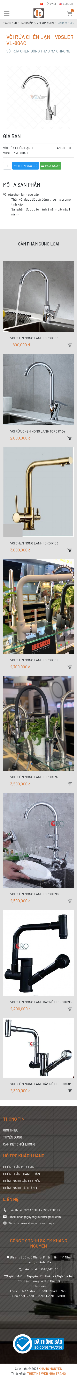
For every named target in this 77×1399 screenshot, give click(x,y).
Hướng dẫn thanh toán (21, 1174)
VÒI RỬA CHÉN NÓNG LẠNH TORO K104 (37, 431)
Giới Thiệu (10, 1130)
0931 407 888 (31, 1210)
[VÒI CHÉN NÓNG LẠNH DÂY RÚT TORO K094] (38, 1048)
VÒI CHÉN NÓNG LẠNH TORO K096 (34, 894)
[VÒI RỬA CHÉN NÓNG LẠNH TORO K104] (38, 389)
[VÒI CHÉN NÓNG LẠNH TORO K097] (38, 723)
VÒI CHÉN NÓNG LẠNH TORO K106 (34, 338)
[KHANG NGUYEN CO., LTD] (38, 13)
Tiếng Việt (50, 3)
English (68, 3)
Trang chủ (10, 23)
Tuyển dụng (12, 1137)
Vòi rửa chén (45, 23)
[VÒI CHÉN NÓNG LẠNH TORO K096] (38, 840)
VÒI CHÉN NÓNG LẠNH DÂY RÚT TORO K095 (40, 1002)
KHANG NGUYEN (50, 1368)
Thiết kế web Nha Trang (46, 1373)
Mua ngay (52, 165)
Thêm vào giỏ (27, 165)
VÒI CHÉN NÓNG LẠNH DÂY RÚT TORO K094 (41, 1084)
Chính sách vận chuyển (21, 1181)
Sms (74, 437)
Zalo (74, 423)
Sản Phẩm (27, 23)
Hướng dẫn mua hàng (20, 1167)
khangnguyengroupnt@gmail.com (39, 1217)
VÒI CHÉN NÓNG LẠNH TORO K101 (34, 660)
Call (74, 430)
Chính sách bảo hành (20, 1188)
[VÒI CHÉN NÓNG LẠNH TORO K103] (38, 492)
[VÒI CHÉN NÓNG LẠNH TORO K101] (38, 606)
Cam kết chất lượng (19, 1144)
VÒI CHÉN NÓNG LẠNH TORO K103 (34, 543)
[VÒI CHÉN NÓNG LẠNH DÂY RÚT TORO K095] (38, 953)
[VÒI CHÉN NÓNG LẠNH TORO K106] (38, 296)
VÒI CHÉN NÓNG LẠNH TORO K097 (34, 777)
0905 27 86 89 (51, 1210)
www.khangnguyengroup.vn (38, 1223)
